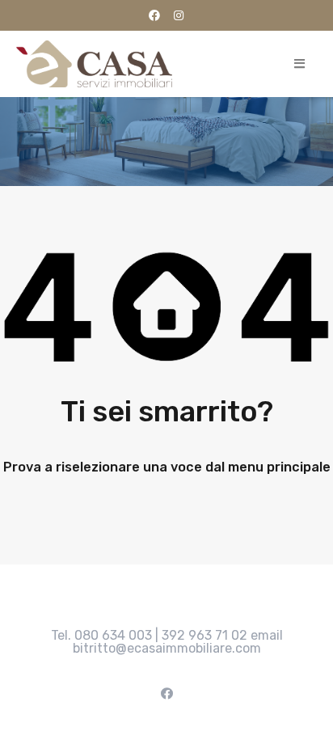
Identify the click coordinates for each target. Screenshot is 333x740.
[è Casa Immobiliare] (94, 63)
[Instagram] (178, 15)
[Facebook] (154, 15)
